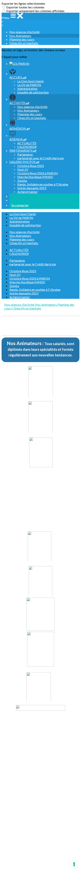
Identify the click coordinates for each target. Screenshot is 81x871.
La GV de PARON (29, 85)
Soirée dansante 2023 (31, 188)
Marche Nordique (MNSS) (35, 177)
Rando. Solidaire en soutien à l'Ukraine (42, 184)
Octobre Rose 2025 (30, 166)
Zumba (22, 180)
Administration (27, 88)
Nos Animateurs (20, 35)
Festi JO (22, 169)
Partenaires (25, 154)
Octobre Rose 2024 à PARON (37, 173)
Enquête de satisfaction (33, 92)
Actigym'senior (27, 192)
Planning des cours (21, 39)
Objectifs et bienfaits (23, 43)
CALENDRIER (27, 147)
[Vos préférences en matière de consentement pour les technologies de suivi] (74, 864)
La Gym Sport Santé (30, 81)
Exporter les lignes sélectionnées (23, 3)
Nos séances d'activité (24, 32)
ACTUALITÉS (26, 143)
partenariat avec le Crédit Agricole (40, 158)
